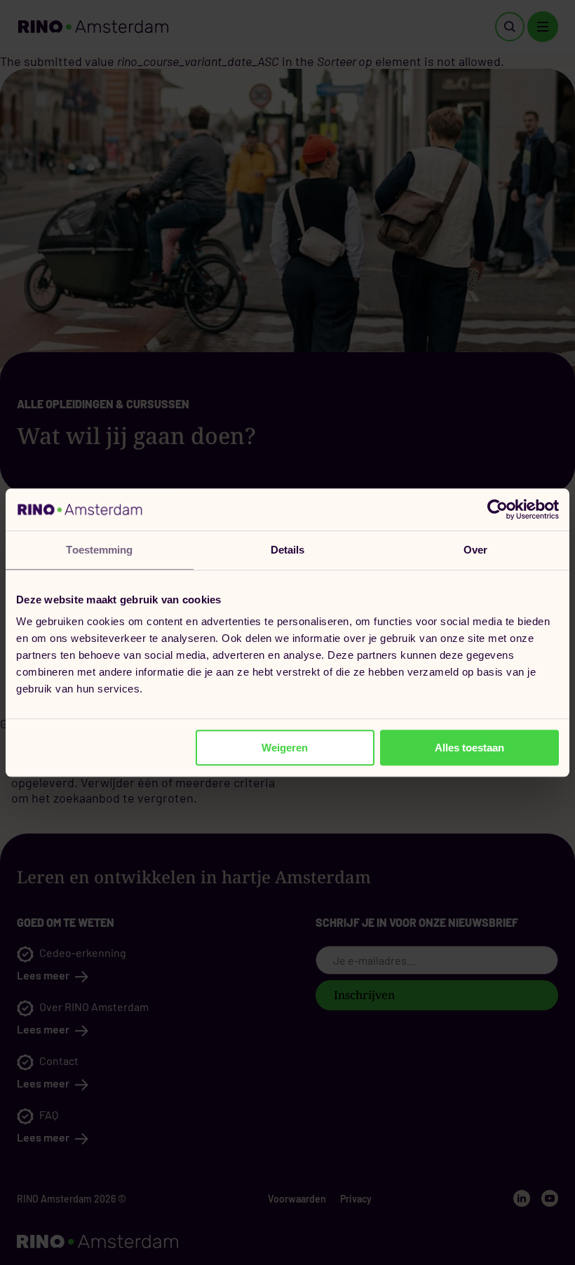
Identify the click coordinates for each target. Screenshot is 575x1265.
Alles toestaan (469, 748)
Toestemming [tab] (99, 550)
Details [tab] (288, 550)
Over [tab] (475, 550)
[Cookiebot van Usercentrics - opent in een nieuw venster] (497, 509)
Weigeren (285, 748)
